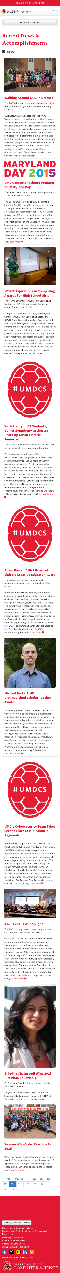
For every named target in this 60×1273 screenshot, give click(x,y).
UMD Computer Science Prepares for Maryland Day (29, 184)
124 (41, 1184)
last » (15, 1189)
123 (34, 1184)
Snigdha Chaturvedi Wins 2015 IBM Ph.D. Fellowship (28, 1075)
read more (27, 155)
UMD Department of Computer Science (24, 11)
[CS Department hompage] (30, 1265)
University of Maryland (30, 3)
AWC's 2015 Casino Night (23, 924)
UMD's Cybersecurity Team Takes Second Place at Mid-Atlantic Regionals (29, 830)
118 (48, 1178)
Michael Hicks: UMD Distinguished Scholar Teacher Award (27, 697)
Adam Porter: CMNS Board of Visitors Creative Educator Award (30, 572)
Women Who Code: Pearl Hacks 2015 (28, 1146)
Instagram (18, 1252)
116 (34, 1178)
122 (27, 1184)
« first (7, 1178)
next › (6, 1189)
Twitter (11, 1252)
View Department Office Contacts (17, 1222)
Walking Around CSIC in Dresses (28, 97)
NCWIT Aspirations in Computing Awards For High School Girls (29, 293)
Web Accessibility (10, 1257)
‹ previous (18, 1178)
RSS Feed (32, 1252)
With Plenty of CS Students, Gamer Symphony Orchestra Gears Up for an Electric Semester (26, 432)
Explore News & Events (30, 22)
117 (41, 1178)
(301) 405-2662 (21, 1246)
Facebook (4, 1252)
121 (20, 1184)
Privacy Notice (26, 1257)
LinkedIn (25, 1252)
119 (5, 1184)
